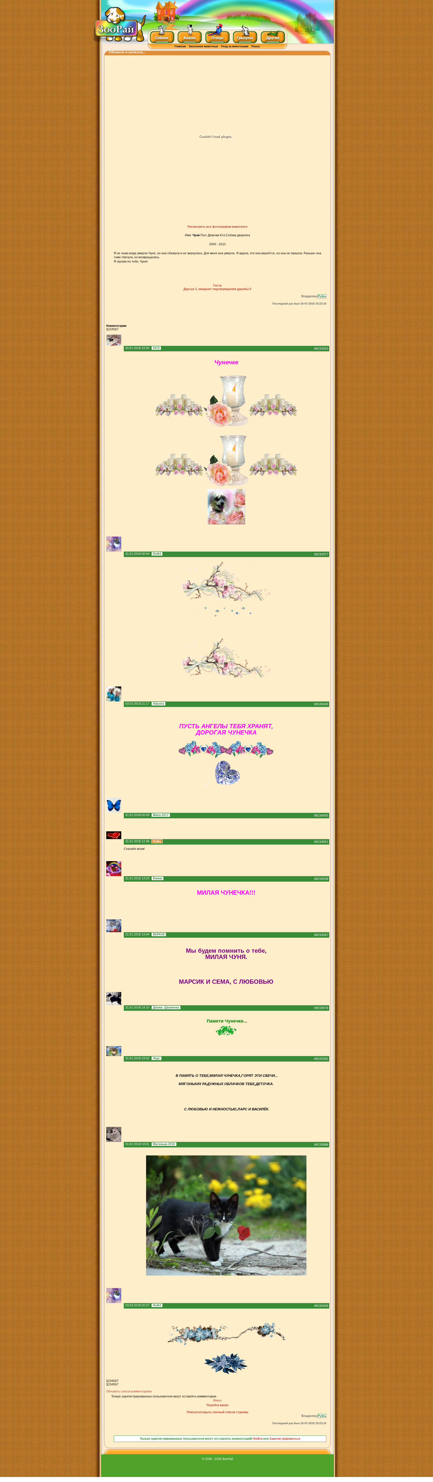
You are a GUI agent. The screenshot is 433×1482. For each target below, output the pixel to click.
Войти (257, 1438)
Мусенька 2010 (164, 1144)
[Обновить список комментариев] (127, 326)
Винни (157, 878)
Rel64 (157, 554)
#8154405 (321, 815)
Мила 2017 (161, 815)
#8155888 (321, 1144)
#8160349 (321, 1306)
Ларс (156, 1058)
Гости (217, 285)
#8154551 (321, 842)
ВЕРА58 (159, 934)
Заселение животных (203, 46)
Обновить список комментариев (129, 1391)
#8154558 (321, 879)
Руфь (322, 296)
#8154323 (321, 348)
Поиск (255, 46)
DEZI (156, 348)
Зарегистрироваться (284, 1438)
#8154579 (321, 1008)
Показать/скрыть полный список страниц (217, 1412)
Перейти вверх (217, 1405)
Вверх (217, 1400)
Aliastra (158, 703)
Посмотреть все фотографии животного (217, 226)
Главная (180, 46)
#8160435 (321, 704)
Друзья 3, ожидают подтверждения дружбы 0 (217, 289)
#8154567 (321, 935)
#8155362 (321, 1059)
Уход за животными (234, 46)
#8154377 (321, 554)
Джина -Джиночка (166, 1007)
